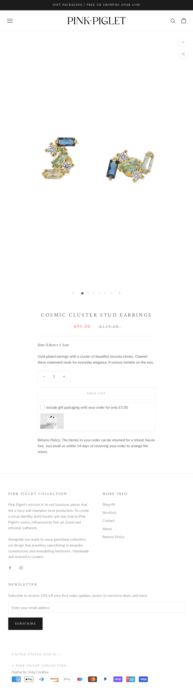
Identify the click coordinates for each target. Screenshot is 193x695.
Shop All (108, 504)
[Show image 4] (99, 293)
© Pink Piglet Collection (39, 665)
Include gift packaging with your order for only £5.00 (87, 407)
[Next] (120, 293)
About (107, 529)
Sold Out (96, 393)
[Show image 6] (110, 293)
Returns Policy (113, 537)
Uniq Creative (38, 672)
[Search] (173, 20)
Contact (108, 520)
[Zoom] (183, 42)
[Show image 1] (82, 293)
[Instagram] (21, 567)
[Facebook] (10, 567)
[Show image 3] (93, 293)
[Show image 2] (88, 293)
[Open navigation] (10, 21)
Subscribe (25, 623)
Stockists (109, 512)
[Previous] (73, 293)
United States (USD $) (34, 654)
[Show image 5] (105, 293)
